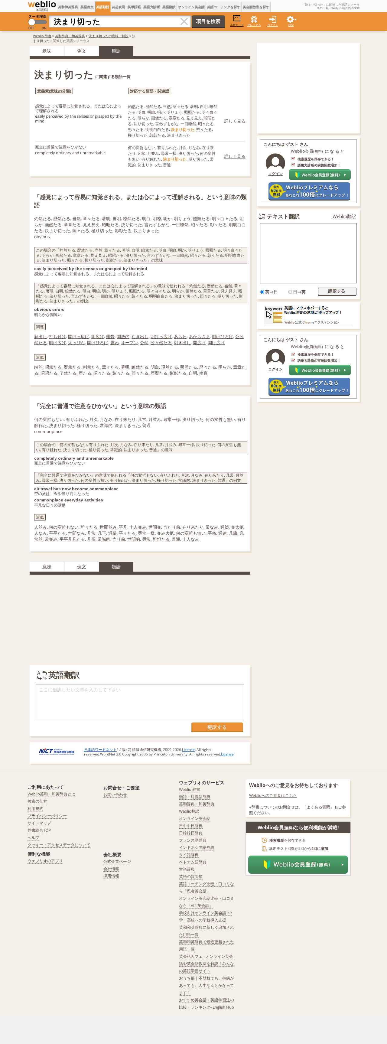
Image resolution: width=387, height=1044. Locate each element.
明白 (155, 367)
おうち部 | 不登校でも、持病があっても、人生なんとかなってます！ (206, 985)
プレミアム (254, 25)
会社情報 (111, 868)
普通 (176, 539)
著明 (125, 367)
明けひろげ (222, 336)
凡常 (91, 533)
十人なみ (190, 539)
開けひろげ (97, 342)
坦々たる (89, 527)
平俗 (212, 533)
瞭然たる (140, 367)
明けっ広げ (161, 336)
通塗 (224, 527)
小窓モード (237, 25)
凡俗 (91, 539)
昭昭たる (49, 373)
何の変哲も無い (191, 533)
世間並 (154, 527)
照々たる (140, 373)
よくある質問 (318, 807)
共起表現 (118, 7)
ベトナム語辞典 (193, 862)
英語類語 (102, 7)
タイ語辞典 (189, 854)
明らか (224, 367)
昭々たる (101, 373)
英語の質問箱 (191, 876)
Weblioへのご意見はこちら (273, 795)
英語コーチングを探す (223, 7)
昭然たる (53, 367)
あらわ (180, 336)
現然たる (169, 367)
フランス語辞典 (193, 840)
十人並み (137, 527)
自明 (193, 373)
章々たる (110, 367)
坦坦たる (161, 539)
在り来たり (192, 527)
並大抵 (237, 527)
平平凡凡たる (72, 539)
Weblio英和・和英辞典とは (51, 794)
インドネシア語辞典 (196, 847)
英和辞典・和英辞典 (70, 36)
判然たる (91, 367)
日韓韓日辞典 (191, 833)
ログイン (272, 25)
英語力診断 (151, 7)
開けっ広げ (78, 336)
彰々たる (120, 373)
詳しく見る (235, 121)
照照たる (188, 367)
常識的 (104, 539)
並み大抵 (165, 533)
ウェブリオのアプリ (45, 860)
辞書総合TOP (39, 830)
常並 (38, 539)
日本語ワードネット (100, 749)
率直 (203, 373)
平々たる (127, 533)
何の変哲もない (64, 527)
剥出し (40, 336)
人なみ (40, 533)
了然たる (68, 373)
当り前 (118, 539)
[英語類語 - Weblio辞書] (42, 4)
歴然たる (72, 367)
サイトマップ (39, 823)
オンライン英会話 (191, 7)
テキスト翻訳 (283, 216)
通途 (222, 533)
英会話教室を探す (256, 7)
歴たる (85, 373)
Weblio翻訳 (344, 216)
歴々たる (207, 367)
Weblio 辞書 (42, 36)
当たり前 (171, 527)
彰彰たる (178, 373)
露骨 (110, 336)
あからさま (199, 336)
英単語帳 (134, 7)
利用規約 (35, 808)
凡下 (102, 533)
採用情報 (111, 876)
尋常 (146, 539)
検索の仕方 (37, 801)
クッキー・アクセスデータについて (59, 844)
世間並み (108, 527)
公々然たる (161, 342)
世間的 (133, 539)
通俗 (112, 533)
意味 (46, 51)
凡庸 (233, 533)
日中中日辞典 (191, 825)
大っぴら (76, 342)
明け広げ (57, 342)
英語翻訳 (169, 7)
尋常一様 (146, 533)
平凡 (123, 527)
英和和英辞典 (68, 7)
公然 (144, 342)
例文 (81, 51)
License (188, 749)
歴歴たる (159, 373)
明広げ (97, 336)
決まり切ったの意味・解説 (108, 36)
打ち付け (57, 336)
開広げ (199, 342)
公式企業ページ (117, 861)
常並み (51, 539)
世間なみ (76, 533)
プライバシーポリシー (47, 815)
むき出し (140, 336)
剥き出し (182, 342)
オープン (129, 342)
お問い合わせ (115, 794)
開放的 (123, 336)
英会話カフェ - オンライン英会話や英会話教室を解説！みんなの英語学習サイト (206, 964)
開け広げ (216, 342)
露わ (114, 342)
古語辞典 (187, 869)
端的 (38, 367)
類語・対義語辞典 (194, 796)
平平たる (57, 533)
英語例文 (87, 7)
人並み (40, 527)
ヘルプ (33, 837)
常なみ (212, 527)
